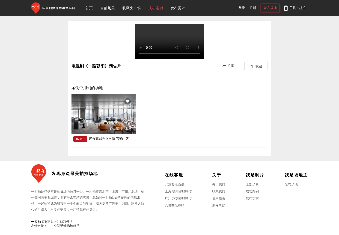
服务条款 (218, 205)
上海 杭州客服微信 (178, 191)
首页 (89, 8)
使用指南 (218, 198)
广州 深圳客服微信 (178, 198)
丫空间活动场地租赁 (65, 226)
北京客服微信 (174, 184)
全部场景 (107, 8)
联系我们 (218, 191)
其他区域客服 (174, 205)
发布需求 (177, 8)
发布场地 (291, 184)
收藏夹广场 (131, 8)
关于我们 (218, 184)
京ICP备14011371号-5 (57, 221)
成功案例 (155, 8)
